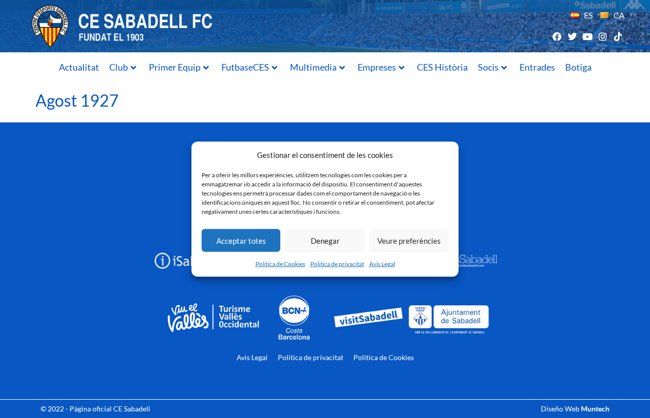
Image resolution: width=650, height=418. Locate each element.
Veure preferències (409, 240)
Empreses (377, 67)
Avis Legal (382, 264)
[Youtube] (587, 36)
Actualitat (79, 67)
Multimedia (313, 67)
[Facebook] (556, 36)
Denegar (325, 240)
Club (118, 67)
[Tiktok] (618, 36)
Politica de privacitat (337, 264)
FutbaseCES (245, 67)
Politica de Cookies (280, 264)
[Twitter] (572, 36)
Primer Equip (175, 67)
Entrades (537, 67)
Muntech (595, 408)
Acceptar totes (241, 240)
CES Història (442, 67)
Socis (488, 67)
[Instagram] (603, 36)
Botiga (578, 67)
